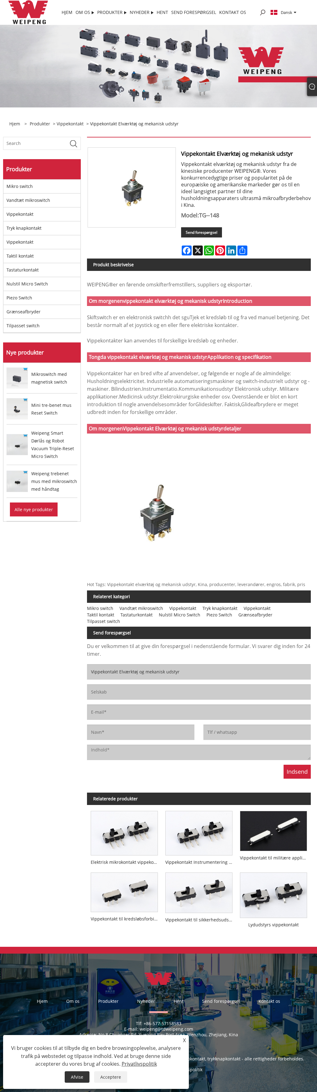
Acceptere (110, 1077)
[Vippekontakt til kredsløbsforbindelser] (124, 890)
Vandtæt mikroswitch (28, 200)
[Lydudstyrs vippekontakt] (273, 893)
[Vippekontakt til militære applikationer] (273, 829)
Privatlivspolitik (139, 1063)
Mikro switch (20, 186)
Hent (179, 1001)
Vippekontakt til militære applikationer (275, 858)
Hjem (42, 1001)
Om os (73, 1001)
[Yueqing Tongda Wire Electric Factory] (28, 12)
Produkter (40, 124)
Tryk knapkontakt (24, 228)
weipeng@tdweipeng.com (166, 1029)
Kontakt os (269, 1001)
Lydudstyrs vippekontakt (273, 925)
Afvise (77, 1077)
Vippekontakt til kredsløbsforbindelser (126, 919)
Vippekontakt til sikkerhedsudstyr (199, 920)
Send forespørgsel (201, 232)
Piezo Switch (19, 298)
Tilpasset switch (23, 325)
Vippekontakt (70, 124)
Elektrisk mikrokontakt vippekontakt (126, 862)
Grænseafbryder (24, 312)
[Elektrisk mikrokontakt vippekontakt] (124, 831)
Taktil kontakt (20, 256)
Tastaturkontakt (23, 270)
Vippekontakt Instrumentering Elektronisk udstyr (200, 862)
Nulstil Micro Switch (27, 284)
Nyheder (146, 1001)
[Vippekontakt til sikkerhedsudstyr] (199, 891)
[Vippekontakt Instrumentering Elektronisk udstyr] (199, 831)
